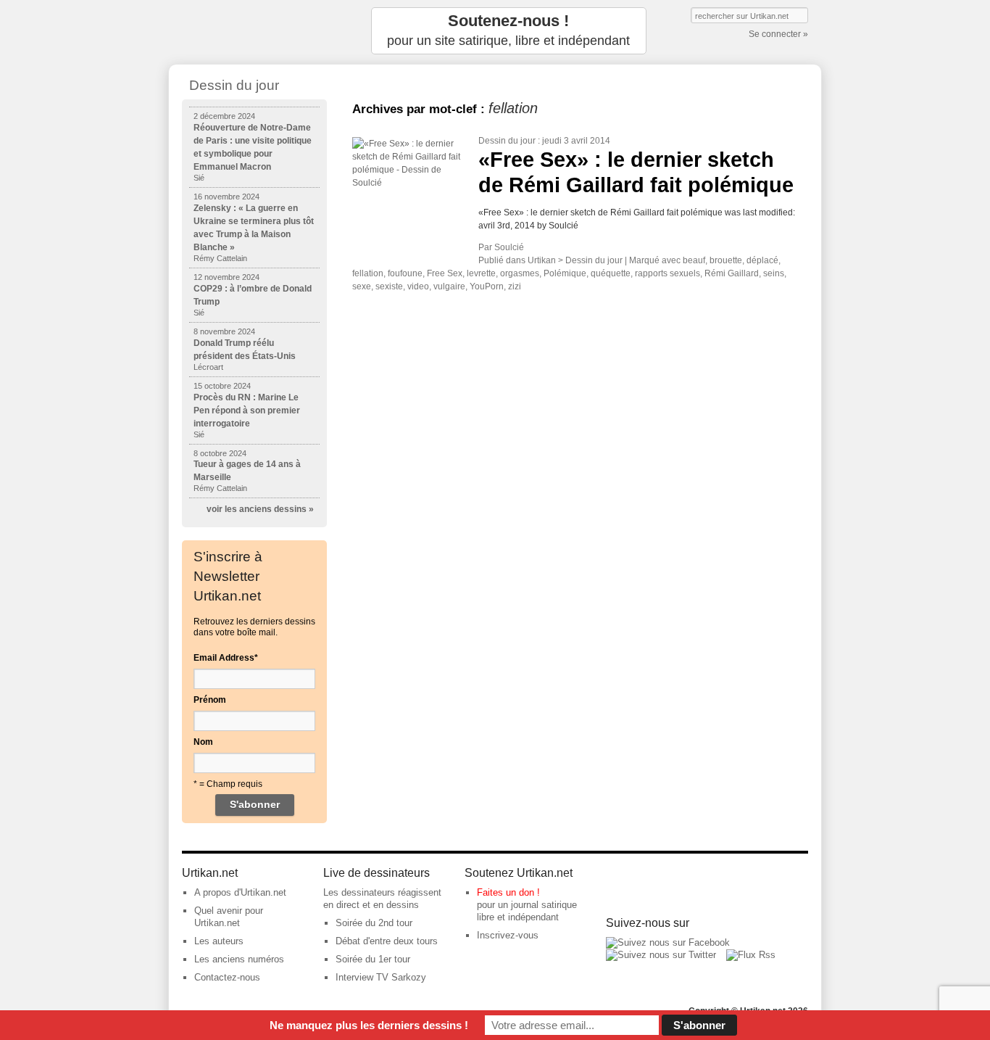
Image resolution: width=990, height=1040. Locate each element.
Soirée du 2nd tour (374, 922)
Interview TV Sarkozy (381, 977)
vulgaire (449, 286)
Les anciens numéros (239, 959)
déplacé (762, 260)
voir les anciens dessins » (260, 509)
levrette (481, 273)
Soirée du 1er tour (373, 959)
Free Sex (444, 273)
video (418, 286)
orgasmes (519, 273)
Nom (203, 742)
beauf (694, 260)
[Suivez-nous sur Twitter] (661, 954)
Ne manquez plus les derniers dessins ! (369, 1025)
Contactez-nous (227, 977)
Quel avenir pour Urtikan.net (228, 916)
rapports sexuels (667, 273)
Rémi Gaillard (731, 273)
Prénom (210, 700)
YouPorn (487, 286)
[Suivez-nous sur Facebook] (668, 942)
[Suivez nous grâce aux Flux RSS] (750, 954)
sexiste (389, 286)
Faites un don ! (508, 892)
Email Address (226, 658)
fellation (367, 273)
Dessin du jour (507, 141)
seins (773, 273)
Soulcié (509, 247)
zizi (514, 286)
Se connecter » (778, 34)
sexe (361, 286)
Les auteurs (219, 941)
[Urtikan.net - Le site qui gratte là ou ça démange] (254, 30)
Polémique (565, 273)
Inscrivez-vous (507, 935)
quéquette (611, 273)
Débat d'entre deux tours (387, 941)
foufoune (405, 273)
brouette (726, 260)
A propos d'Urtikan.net (240, 892)
